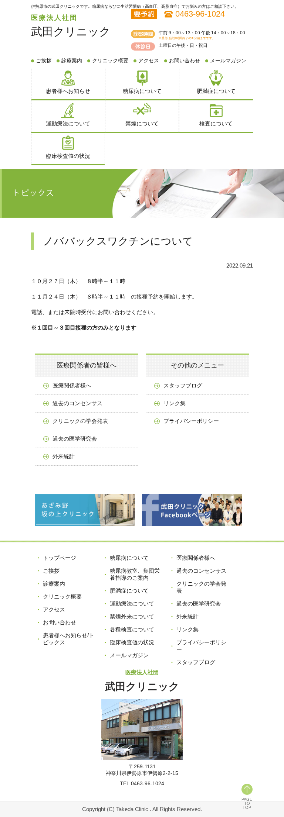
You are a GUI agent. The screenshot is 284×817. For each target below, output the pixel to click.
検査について (216, 123)
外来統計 (64, 456)
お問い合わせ (184, 60)
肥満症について (216, 91)
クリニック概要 (110, 60)
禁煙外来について (132, 616)
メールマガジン (228, 60)
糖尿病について (142, 91)
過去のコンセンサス (77, 403)
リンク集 (174, 403)
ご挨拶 (43, 60)
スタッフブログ (182, 385)
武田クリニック (71, 31)
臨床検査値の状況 (68, 156)
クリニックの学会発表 (80, 421)
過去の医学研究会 (75, 438)
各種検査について (132, 629)
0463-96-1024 (200, 13)
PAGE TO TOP (246, 803)
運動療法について (68, 123)
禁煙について (142, 123)
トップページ (59, 558)
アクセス (148, 60)
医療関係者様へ (72, 385)
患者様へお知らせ (68, 91)
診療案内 (71, 60)
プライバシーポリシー (191, 421)
